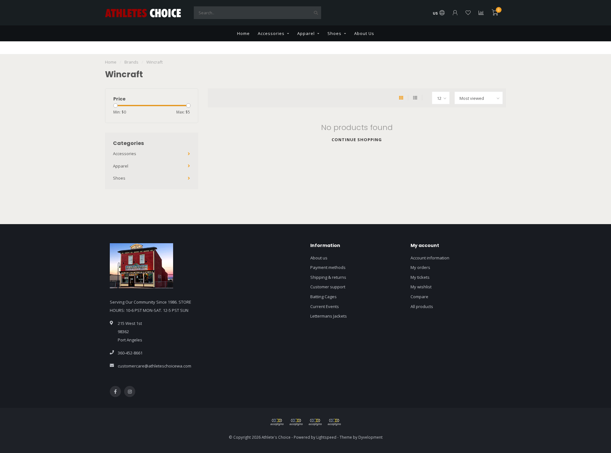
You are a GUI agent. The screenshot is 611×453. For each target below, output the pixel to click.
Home (243, 33)
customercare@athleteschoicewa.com (154, 366)
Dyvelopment (370, 437)
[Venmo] (334, 422)
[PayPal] (296, 422)
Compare (419, 296)
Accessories (271, 33)
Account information (430, 258)
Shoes (334, 33)
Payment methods (328, 267)
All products (422, 306)
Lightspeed (326, 437)
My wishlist (421, 287)
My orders (420, 267)
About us (318, 258)
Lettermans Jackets (328, 316)
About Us (364, 33)
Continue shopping (357, 139)
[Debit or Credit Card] (277, 422)
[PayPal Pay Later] (315, 422)
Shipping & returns (328, 277)
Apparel (306, 33)
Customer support (327, 287)
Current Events (324, 306)
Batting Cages (323, 296)
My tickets (420, 277)
